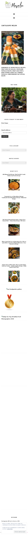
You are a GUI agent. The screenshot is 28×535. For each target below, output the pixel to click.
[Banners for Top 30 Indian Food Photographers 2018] (14, 319)
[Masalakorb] (14, 9)
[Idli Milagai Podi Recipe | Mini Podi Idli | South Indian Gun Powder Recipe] (14, 190)
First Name (4, 123)
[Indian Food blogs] (9, 310)
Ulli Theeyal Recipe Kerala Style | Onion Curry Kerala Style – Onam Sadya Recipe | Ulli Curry (14, 220)
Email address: (6, 130)
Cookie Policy (10, 528)
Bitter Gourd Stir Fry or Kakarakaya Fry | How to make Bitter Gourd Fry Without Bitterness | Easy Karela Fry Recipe (14, 243)
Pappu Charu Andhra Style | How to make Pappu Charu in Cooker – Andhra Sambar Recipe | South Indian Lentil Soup (14, 266)
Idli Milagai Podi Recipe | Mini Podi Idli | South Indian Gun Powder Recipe (14, 175)
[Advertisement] (14, 338)
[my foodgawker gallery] (14, 289)
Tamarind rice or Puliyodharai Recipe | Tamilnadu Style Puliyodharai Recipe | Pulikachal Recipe (14, 198)
